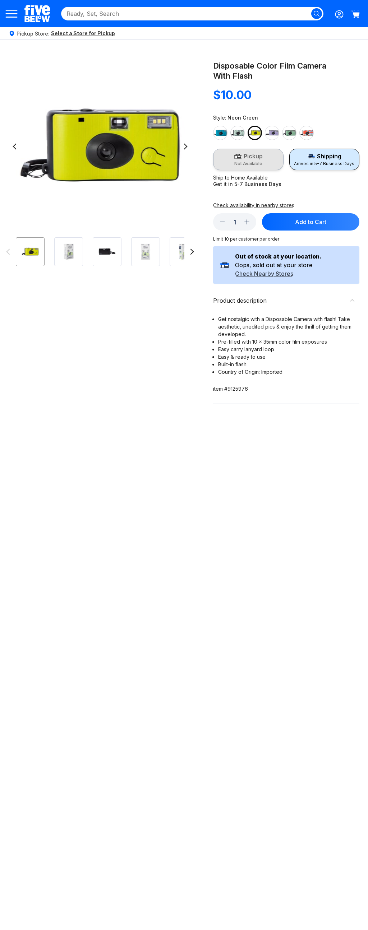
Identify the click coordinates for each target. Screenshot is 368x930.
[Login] (339, 14)
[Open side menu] (11, 13)
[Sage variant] (289, 133)
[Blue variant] (220, 133)
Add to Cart (310, 221)
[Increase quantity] (246, 222)
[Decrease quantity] (222, 222)
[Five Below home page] (37, 13)
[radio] (248, 159)
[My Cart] (355, 14)
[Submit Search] (316, 13)
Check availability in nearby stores (253, 205)
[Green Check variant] (237, 133)
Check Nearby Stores (264, 274)
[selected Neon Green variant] (255, 133)
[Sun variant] (306, 133)
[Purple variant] (272, 133)
